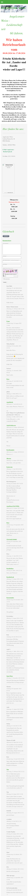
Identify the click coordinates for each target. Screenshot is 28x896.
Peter (7, 379)
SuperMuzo (9, 676)
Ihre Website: (5, 264)
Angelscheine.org (11, 425)
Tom (7, 769)
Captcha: (8, 268)
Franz (8, 321)
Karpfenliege (10, 568)
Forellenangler (10, 450)
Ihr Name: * (5, 256)
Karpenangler (10, 598)
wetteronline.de (10, 192)
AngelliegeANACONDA (12, 506)
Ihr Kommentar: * (6, 243)
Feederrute (9, 467)
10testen (8, 458)
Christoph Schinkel (11, 539)
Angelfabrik (9, 402)
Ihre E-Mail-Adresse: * (11, 260)
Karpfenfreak (10, 577)
